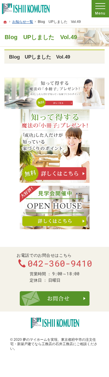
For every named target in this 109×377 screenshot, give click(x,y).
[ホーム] (5, 22)
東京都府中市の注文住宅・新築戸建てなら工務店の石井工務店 (53, 342)
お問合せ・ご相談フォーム (55, 298)
